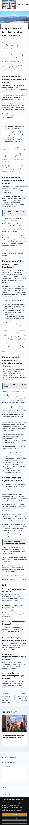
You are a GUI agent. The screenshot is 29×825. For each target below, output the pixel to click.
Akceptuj (14, 814)
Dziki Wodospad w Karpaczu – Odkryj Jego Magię (22, 697)
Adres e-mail (7, 794)
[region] (14, 811)
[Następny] (25, 730)
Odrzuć (14, 822)
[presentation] (14, 723)
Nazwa (5, 787)
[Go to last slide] (4, 730)
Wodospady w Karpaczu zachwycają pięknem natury (6, 698)
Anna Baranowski (9, 38)
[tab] (11, 747)
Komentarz (6, 766)
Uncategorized (6, 25)
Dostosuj (14, 818)
